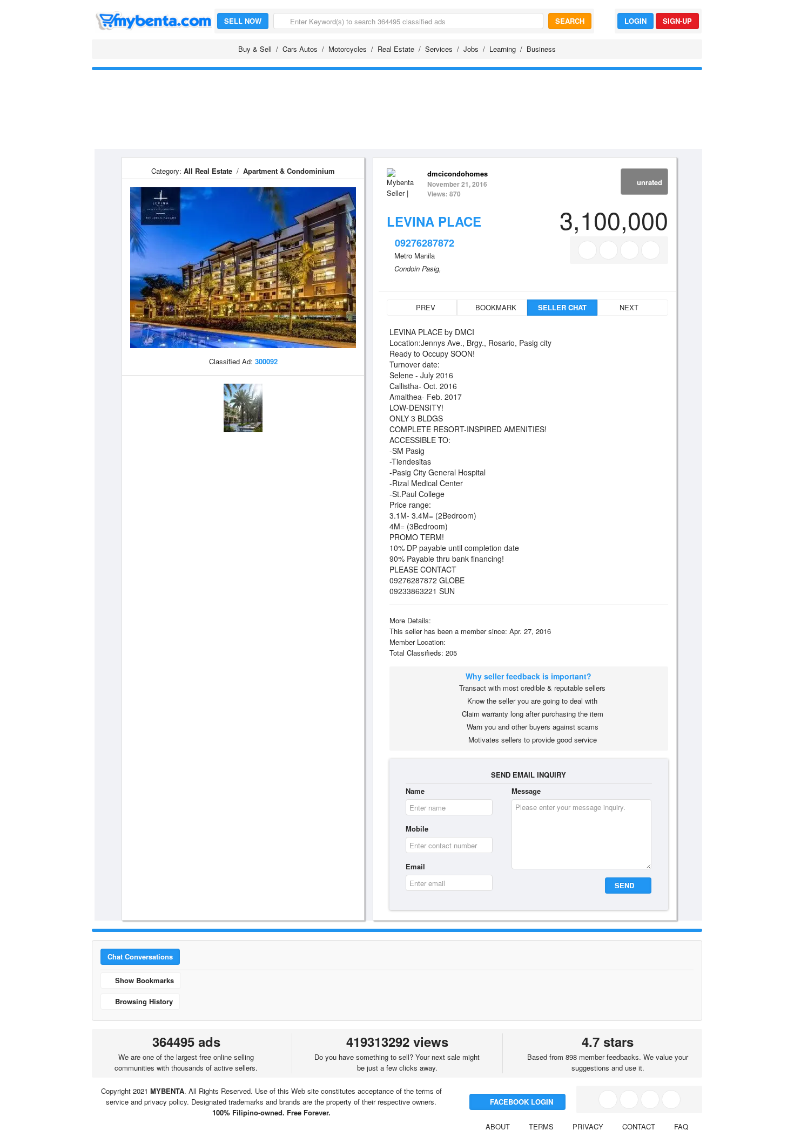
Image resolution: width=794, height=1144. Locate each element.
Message (526, 791)
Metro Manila (414, 255)
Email (415, 866)
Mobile (417, 828)
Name (415, 791)
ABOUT (498, 1126)
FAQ (681, 1126)
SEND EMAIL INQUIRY (528, 775)
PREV (424, 307)
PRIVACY (588, 1126)
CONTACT (638, 1126)
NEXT (630, 307)
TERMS (541, 1126)
